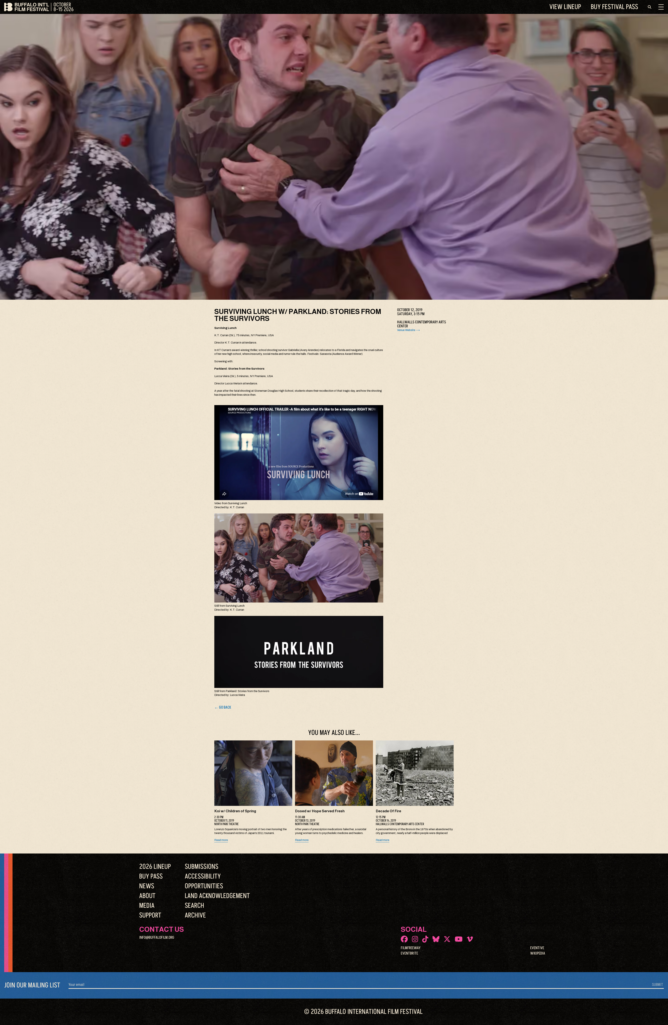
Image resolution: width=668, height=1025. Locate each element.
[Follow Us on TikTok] (425, 939)
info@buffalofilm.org (156, 937)
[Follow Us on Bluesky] (435, 939)
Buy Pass (614, 7)
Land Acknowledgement (217, 896)
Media (146, 906)
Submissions (201, 867)
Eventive (537, 948)
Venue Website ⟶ (408, 330)
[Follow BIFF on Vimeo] (470, 939)
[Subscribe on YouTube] (459, 939)
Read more (221, 840)
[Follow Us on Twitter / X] (447, 939)
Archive (195, 915)
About (147, 896)
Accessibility (203, 876)
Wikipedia (537, 953)
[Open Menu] (661, 7)
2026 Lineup (155, 867)
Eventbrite (409, 953)
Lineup (565, 7)
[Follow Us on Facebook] (404, 939)
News (146, 886)
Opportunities (204, 886)
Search (194, 906)
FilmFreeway (410, 948)
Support (150, 915)
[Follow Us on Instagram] (415, 939)
